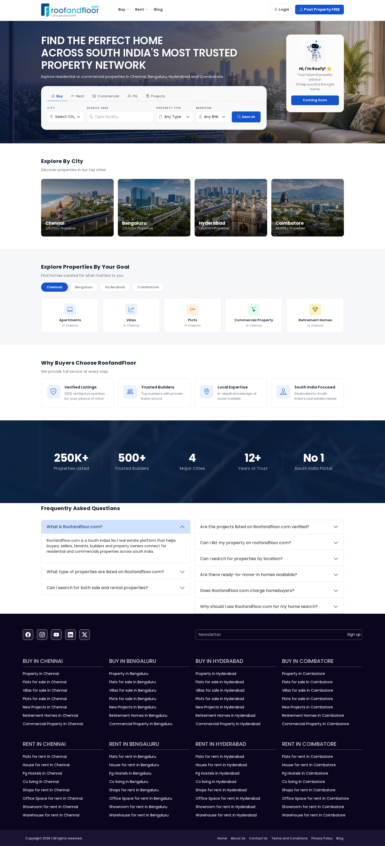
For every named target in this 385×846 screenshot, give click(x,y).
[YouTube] (56, 634)
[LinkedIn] (70, 634)
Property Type (168, 108)
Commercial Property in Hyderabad (228, 723)
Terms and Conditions (289, 838)
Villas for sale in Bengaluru (132, 690)
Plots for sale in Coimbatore (307, 698)
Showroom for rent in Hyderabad (225, 806)
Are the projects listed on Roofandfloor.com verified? (254, 527)
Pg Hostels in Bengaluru (130, 773)
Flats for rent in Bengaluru (132, 756)
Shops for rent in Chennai (46, 790)
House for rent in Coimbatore (309, 765)
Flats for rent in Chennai (45, 756)
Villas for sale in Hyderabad (220, 690)
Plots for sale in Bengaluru (132, 698)
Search (248, 116)
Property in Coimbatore (303, 673)
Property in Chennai (41, 673)
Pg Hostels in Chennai (42, 773)
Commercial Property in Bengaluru (140, 723)
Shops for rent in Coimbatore (309, 790)
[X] (84, 634)
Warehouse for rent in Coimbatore (313, 815)
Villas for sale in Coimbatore (307, 690)
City (50, 108)
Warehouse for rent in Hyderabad (226, 815)
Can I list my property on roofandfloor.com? (245, 543)
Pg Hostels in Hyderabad (217, 773)
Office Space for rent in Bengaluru (140, 798)
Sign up (354, 634)
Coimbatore (148, 287)
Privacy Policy (322, 838)
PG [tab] (135, 96)
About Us (238, 838)
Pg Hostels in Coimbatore (305, 773)
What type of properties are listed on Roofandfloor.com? (105, 572)
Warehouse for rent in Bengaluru (139, 815)
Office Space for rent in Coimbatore (315, 798)
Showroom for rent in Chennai (50, 806)
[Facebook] (28, 634)
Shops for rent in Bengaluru (134, 790)
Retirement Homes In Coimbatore (313, 715)
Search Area (98, 108)
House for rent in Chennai (46, 765)
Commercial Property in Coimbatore (315, 723)
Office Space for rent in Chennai (53, 798)
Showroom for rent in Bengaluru (138, 806)
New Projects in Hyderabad (220, 707)
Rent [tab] (80, 96)
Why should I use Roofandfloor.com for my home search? (259, 607)
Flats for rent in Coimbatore (307, 756)
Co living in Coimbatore (303, 781)
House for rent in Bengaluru (134, 765)
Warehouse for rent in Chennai (51, 815)
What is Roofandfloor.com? (74, 527)
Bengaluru (83, 287)
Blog (339, 838)
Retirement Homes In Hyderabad (225, 715)
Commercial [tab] (108, 96)
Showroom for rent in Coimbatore (313, 806)
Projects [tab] (158, 96)
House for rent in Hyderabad (221, 765)
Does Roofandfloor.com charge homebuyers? (247, 591)
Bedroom (204, 108)
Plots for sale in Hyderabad (220, 698)
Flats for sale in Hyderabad (220, 682)
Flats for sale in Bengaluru (132, 682)
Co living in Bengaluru (128, 781)
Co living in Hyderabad (216, 781)
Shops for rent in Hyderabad (221, 790)
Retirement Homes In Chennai (50, 715)
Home (222, 838)
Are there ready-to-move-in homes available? (248, 575)
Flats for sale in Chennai (45, 682)
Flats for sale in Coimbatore (307, 682)
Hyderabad (115, 287)
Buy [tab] (59, 96)
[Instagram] (42, 634)
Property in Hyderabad (216, 673)
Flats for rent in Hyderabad (220, 756)
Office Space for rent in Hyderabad (228, 798)
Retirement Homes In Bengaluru (138, 715)
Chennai (54, 287)
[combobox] (123, 117)
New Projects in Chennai (45, 707)
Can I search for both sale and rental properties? (97, 588)
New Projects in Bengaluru (132, 707)
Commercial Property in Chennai (53, 723)
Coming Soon (315, 100)
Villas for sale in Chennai (45, 690)
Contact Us (258, 838)
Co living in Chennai (41, 781)
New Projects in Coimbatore (307, 707)
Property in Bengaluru (128, 673)
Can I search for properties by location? (241, 559)
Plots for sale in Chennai (45, 698)
